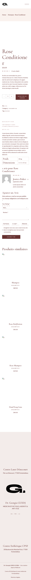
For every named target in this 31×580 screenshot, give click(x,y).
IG (12, 513)
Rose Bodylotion (15, 324)
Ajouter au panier (22, 97)
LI (19, 513)
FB (16, 513)
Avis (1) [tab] (5, 129)
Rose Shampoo (16, 365)
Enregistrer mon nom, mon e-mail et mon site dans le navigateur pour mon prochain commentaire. (16, 230)
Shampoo (13, 108)
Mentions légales (15, 577)
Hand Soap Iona (15, 407)
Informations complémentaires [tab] (10, 125)
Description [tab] (8, 121)
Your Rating (6, 204)
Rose (7, 111)
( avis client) (15, 71)
